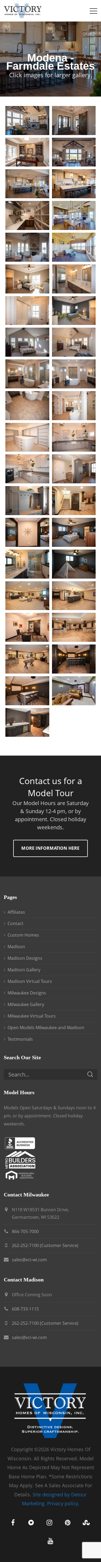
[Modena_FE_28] (74, 532)
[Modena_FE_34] (74, 627)
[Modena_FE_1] (27, 120)
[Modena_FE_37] (27, 690)
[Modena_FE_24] (74, 468)
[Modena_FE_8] (74, 215)
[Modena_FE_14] (74, 310)
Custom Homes (23, 935)
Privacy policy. (63, 1503)
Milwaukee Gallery (26, 1004)
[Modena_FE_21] (27, 437)
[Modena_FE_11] (27, 278)
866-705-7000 (25, 1231)
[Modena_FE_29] (27, 564)
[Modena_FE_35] (27, 659)
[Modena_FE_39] (27, 722)
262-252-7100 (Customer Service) (45, 1245)
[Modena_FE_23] (27, 468)
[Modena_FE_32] (74, 595)
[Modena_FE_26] (74, 500)
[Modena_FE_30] (74, 564)
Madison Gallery (24, 970)
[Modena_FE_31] (27, 595)
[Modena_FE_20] (74, 405)
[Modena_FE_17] (27, 373)
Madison (16, 947)
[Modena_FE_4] (74, 152)
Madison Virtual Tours (30, 981)
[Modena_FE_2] (74, 120)
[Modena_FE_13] (27, 310)
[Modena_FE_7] (27, 215)
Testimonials (20, 1039)
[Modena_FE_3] (27, 152)
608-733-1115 (25, 1309)
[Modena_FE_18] (74, 373)
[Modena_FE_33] (27, 627)
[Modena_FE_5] (27, 183)
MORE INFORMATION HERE (50, 848)
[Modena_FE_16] (74, 342)
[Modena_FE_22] (74, 437)
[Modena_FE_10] (74, 247)
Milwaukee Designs (27, 993)
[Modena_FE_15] (27, 342)
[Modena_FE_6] (74, 183)
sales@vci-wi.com (29, 1260)
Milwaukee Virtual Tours (32, 1016)
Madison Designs (25, 958)
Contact (15, 923)
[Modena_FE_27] (27, 532)
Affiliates (16, 912)
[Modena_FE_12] (74, 278)
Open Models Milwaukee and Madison (46, 1027)
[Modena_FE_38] (74, 690)
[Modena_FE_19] (27, 405)
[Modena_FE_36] (74, 659)
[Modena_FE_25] (27, 500)
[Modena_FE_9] (27, 247)
